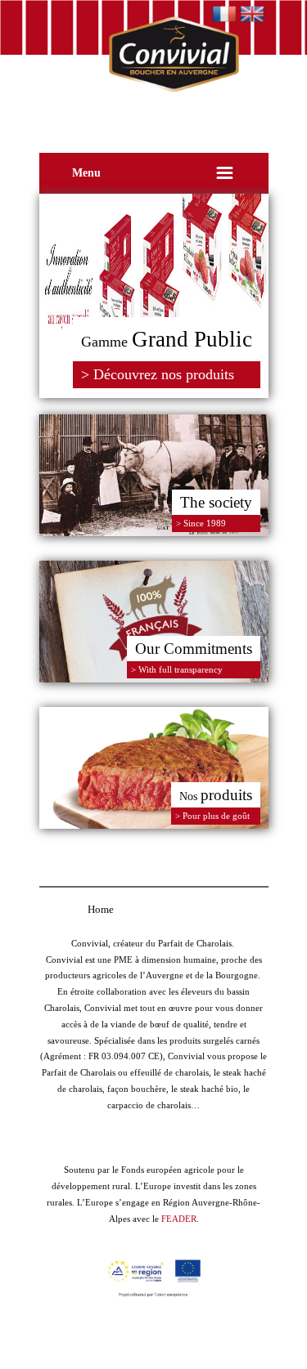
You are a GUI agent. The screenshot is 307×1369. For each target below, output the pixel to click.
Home (101, 909)
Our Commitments (193, 648)
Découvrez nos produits (163, 374)
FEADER (178, 1219)
